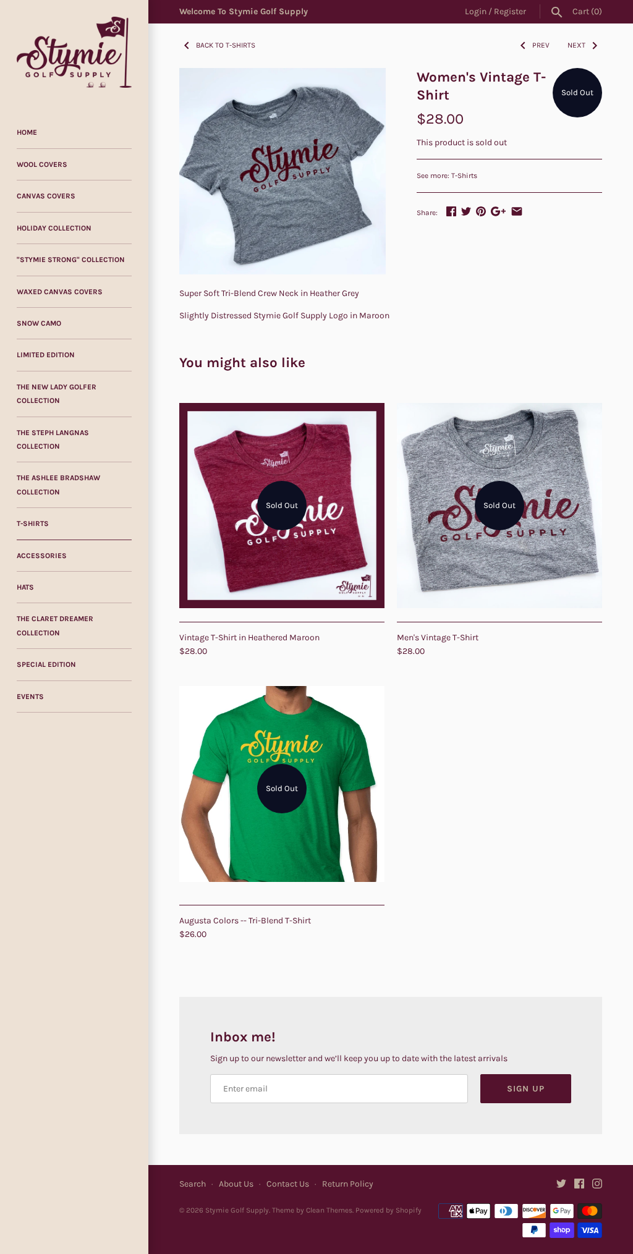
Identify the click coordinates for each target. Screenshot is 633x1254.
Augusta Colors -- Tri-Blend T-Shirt (245, 920)
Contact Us (287, 1184)
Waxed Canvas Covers (60, 291)
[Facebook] (579, 1184)
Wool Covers (42, 164)
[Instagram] (597, 1184)
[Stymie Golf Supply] (74, 52)
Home (27, 132)
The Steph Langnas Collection (53, 439)
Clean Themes (329, 1210)
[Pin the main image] (481, 211)
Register (510, 11)
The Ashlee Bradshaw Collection (58, 484)
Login (475, 11)
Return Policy (347, 1184)
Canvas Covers (46, 196)
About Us (236, 1184)
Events (30, 696)
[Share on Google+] (498, 211)
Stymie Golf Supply (237, 1210)
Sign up (526, 1088)
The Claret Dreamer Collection (55, 625)
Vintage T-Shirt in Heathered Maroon (249, 637)
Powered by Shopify (388, 1210)
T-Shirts (33, 523)
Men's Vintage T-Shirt (437, 637)
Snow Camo (39, 323)
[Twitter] (561, 1184)
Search (192, 1184)
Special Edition (46, 664)
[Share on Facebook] (451, 211)
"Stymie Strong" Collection (71, 259)
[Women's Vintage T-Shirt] (282, 171)
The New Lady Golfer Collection (56, 394)
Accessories (42, 555)
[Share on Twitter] (466, 211)
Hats (25, 587)
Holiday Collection (54, 228)
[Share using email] (517, 211)
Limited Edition (46, 354)
